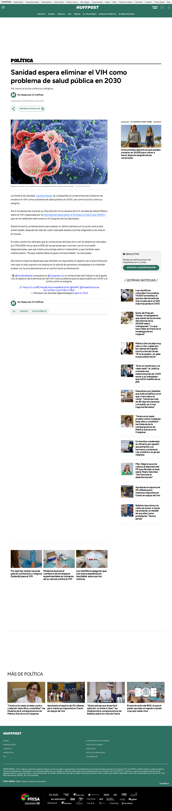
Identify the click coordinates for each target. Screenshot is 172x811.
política (41, 14)
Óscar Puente (97, 2)
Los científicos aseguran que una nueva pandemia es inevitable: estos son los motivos (91, 574)
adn (124, 795)
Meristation (128, 803)
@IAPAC (74, 287)
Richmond (53, 803)
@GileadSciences (89, 287)
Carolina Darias (44, 195)
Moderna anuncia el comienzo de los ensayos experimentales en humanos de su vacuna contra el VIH (58, 574)
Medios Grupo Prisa (31, 803)
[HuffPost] (12, 733)
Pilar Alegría (84, 2)
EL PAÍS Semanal (112, 799)
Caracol (134, 795)
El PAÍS (55, 795)
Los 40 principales (68, 795)
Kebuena (131, 799)
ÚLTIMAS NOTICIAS (127, 14)
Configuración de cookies (97, 741)
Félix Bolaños (47, 2)
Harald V (148, 2)
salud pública (39, 311)
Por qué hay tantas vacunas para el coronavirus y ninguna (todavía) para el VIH (26, 573)
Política (22, 61)
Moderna (67, 803)
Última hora (155, 7)
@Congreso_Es (56, 275)
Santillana (80, 795)
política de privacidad (95, 753)
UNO (73, 799)
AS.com (115, 795)
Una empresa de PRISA (31, 797)
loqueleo (115, 803)
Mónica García (72, 2)
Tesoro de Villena (125, 2)
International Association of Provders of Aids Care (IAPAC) (74, 214)
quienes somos (9, 745)
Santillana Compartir (95, 795)
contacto (7, 749)
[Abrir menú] (3, 7)
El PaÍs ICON (91, 803)
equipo (6, 741)
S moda (103, 803)
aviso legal (91, 749)
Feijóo (107, 2)
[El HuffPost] (87, 7)
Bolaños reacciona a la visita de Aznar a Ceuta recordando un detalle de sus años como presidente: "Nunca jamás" (147, 512)
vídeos (77, 14)
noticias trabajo (107, 14)
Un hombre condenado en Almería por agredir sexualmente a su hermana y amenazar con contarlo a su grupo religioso (147, 448)
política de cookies (94, 745)
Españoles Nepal (32, 2)
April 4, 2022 (81, 293)
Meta (114, 2)
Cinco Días (92, 799)
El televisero (89, 14)
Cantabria (139, 2)
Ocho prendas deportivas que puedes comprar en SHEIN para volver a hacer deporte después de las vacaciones (140, 153)
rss (4, 757)
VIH (14, 311)
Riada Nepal (18, 2)
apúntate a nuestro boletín (141, 267)
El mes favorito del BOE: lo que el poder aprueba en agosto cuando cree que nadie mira (144, 708)
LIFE (69, 14)
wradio (81, 799)
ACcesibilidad (92, 757)
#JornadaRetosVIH (59, 287)
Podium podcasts (80, 803)
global (51, 14)
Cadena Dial (102, 799)
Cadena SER (107, 795)
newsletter (8, 753)
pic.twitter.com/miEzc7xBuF (59, 290)
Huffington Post (58, 799)
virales (61, 14)
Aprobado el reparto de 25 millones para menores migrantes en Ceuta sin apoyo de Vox (147, 491)
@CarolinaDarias (24, 275)
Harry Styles (159, 2)
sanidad (24, 311)
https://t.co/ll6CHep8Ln (36, 287)
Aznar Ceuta (59, 2)
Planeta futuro (121, 799)
